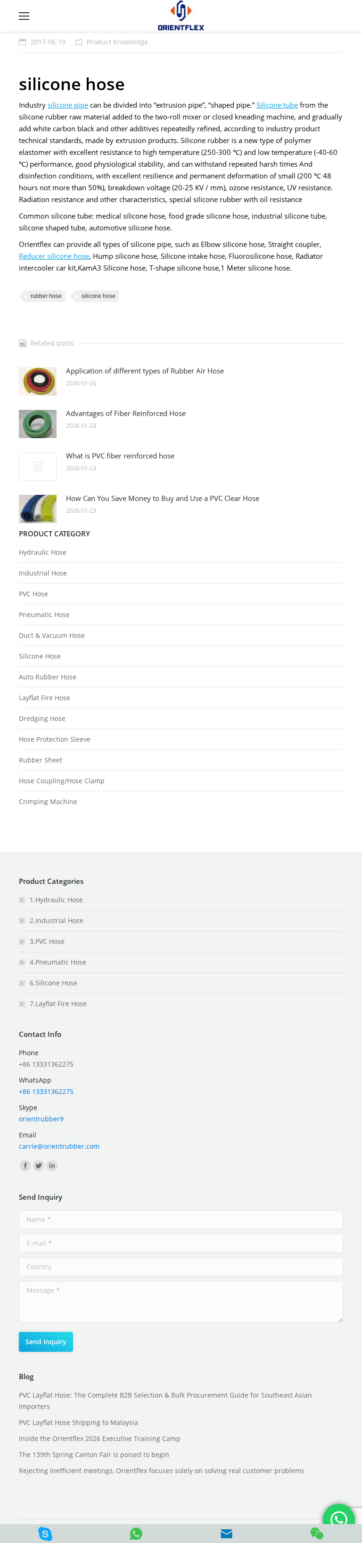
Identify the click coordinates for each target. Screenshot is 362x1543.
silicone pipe (68, 105)
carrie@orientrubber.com (59, 1146)
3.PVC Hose (47, 941)
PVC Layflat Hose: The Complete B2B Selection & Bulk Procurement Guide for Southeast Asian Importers (165, 1400)
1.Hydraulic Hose (56, 899)
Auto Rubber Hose (47, 676)
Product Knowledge (117, 41)
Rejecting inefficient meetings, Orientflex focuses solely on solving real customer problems (161, 1470)
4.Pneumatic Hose (58, 962)
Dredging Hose (42, 718)
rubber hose (46, 296)
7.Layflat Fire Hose (58, 1003)
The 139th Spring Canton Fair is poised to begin (94, 1454)
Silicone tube (277, 105)
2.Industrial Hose (56, 920)
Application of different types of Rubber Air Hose (145, 370)
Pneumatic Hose (44, 614)
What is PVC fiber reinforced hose (120, 455)
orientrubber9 (41, 1118)
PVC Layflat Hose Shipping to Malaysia (78, 1422)
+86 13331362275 (46, 1091)
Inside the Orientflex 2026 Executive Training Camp (100, 1438)
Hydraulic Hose (42, 552)
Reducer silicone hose (54, 256)
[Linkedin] (52, 1165)
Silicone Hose (40, 656)
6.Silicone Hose (53, 982)
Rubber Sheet (40, 759)
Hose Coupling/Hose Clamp (62, 780)
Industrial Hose (43, 572)
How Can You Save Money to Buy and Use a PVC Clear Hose (162, 498)
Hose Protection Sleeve (54, 739)
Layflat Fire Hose (44, 697)
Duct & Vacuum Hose (52, 635)
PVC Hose (33, 593)
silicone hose (98, 296)
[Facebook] (25, 1165)
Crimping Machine (48, 801)
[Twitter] (38, 1165)
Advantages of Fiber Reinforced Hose (126, 413)
